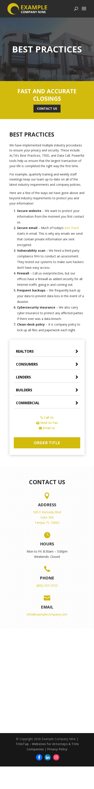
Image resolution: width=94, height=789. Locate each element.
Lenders (23, 377)
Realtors (25, 351)
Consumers (27, 364)
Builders (24, 390)
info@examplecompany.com (47, 614)
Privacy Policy (57, 749)
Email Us (48, 428)
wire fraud (71, 228)
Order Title (47, 442)
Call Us (48, 417)
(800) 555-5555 (47, 585)
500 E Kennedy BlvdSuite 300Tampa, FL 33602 (47, 517)
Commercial (28, 403)
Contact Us (47, 108)
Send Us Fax (48, 423)
